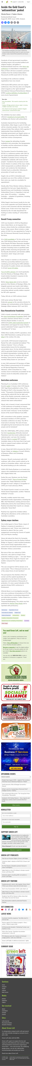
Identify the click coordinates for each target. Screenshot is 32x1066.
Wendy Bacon (5, 14)
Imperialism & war (13, 610)
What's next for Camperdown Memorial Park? (15, 789)
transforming (11, 433)
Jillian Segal (4, 623)
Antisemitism (16, 615)
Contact (4, 1012)
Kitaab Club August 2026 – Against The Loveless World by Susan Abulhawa (16, 780)
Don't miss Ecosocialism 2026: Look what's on (15, 889)
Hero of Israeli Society (20, 479)
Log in (28, 2)
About (3, 1009)
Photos (4, 999)
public (8, 386)
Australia (26, 620)
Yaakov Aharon (17, 14)
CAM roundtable (9, 239)
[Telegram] (19, 909)
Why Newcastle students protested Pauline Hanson (14, 901)
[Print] (11, 22)
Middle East (17, 612)
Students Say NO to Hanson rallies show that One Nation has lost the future (14, 897)
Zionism (23, 615)
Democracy (4, 610)
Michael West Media (16, 603)
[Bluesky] (8, 22)
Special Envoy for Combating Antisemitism (12, 620)
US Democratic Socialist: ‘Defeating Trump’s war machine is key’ (15, 927)
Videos (4, 1002)
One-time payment (15, 651)
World (3, 988)
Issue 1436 (15, 19)
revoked (14, 439)
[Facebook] (5, 22)
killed (3, 337)
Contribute (5, 1011)
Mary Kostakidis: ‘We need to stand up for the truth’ (15, 102)
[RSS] (30, 909)
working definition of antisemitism (16, 93)
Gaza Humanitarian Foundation (13, 316)
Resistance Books (7, 1023)
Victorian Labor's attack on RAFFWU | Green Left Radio (16, 862)
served (10, 302)
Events (4, 1014)
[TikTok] (12, 909)
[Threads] (26, 909)
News (3, 985)
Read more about (10, 1053)
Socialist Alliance (7, 1025)
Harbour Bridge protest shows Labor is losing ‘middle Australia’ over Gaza (14, 106)
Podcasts (4, 1000)
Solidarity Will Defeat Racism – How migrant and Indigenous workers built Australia (16, 799)
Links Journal (5, 1021)
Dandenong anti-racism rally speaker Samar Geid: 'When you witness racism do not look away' (16, 885)
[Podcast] (6, 909)
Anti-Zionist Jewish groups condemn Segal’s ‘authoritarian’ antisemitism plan (14, 109)
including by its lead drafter (16, 117)
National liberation (6, 615)
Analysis (22, 19)
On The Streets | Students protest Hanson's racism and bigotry (14, 866)
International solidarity (7, 612)
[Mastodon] (2, 22)
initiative (15, 451)
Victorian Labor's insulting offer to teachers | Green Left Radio (14, 875)
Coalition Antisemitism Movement (10, 618)
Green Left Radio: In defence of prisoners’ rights (15, 939)
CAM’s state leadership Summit (18, 323)
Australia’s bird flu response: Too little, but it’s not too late (15, 918)
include (7, 141)
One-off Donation (12, 643)
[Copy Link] (18, 22)
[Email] (15, 22)
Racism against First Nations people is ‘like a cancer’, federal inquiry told (14, 922)
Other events (16, 805)
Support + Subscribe (18, 2)
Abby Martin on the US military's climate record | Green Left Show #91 (15, 871)
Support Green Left (9, 831)
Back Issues (5, 992)
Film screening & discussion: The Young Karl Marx (16, 793)
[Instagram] (16, 909)
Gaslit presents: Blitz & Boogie (10, 784)
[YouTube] (2, 909)
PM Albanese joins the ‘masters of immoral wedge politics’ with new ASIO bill (14, 936)
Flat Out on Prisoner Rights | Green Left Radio (15, 858)
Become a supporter (9, 647)
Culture (4, 990)
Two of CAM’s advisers (8, 272)
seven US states (13, 268)
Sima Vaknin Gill (11, 282)
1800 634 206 (17, 655)
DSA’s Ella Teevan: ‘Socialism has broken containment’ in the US (13, 931)
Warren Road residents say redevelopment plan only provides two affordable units (15, 943)
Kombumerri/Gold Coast (8, 17)
